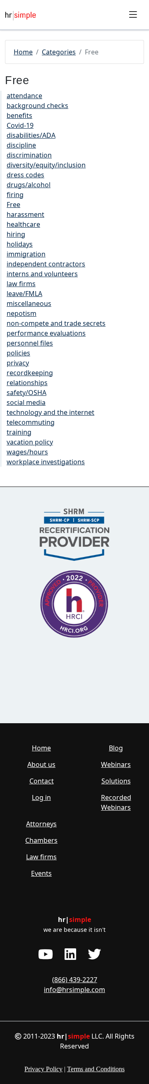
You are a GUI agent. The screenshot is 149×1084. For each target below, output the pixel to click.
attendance (24, 95)
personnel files (30, 343)
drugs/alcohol (28, 184)
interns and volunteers (42, 273)
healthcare (23, 224)
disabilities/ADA (31, 135)
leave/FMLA (24, 293)
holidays (20, 244)
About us (41, 764)
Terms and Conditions (96, 1068)
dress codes (25, 174)
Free (13, 204)
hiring (16, 234)
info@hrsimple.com (74, 989)
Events (41, 873)
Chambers (41, 840)
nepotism (21, 313)
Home (23, 51)
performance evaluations (46, 333)
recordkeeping (30, 372)
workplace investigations (46, 461)
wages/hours (27, 451)
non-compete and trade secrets (56, 323)
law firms (21, 283)
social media (26, 402)
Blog (116, 747)
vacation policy (30, 442)
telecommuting (31, 422)
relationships (27, 382)
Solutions (116, 780)
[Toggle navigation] (133, 15)
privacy (18, 362)
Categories (59, 51)
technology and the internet (50, 412)
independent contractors (46, 263)
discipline (21, 145)
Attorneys (41, 823)
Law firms (41, 856)
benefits (19, 115)
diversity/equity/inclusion (46, 164)
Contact (41, 780)
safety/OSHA (26, 392)
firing (15, 194)
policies (18, 352)
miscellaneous (29, 303)
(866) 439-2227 (74, 979)
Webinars (116, 764)
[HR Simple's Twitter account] (94, 954)
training (19, 432)
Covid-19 (20, 125)
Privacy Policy (43, 1068)
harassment (25, 214)
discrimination (29, 155)
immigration (26, 254)
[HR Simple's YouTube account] (45, 954)
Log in (41, 797)
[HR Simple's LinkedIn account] (70, 954)
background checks (37, 105)
